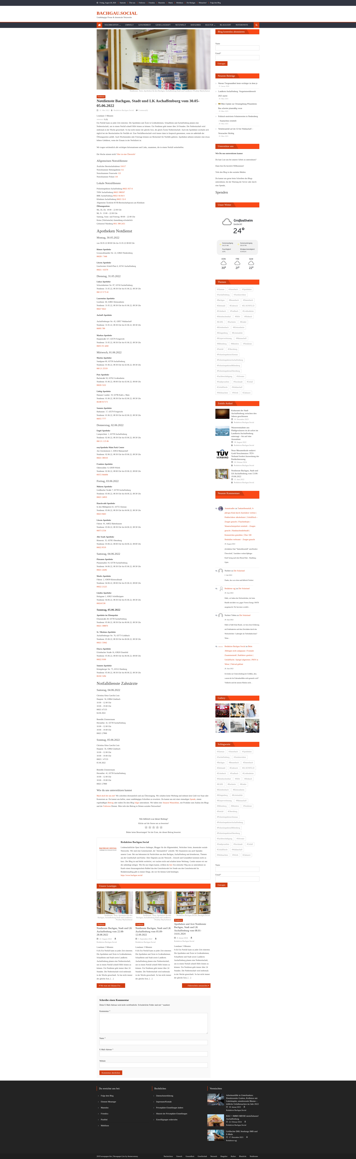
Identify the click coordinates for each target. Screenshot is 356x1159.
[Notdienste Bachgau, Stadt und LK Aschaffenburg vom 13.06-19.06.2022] (222, 474)
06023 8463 (101, 514)
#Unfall (250, 382)
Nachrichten (111, 25)
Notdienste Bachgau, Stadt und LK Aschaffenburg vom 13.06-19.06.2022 (244, 473)
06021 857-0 (128, 189)
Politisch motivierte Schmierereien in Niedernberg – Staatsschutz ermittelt (238, 118)
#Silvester (240, 376)
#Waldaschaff (237, 387)
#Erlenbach (221, 311)
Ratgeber (196, 25)
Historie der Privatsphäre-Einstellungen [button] (171, 1114)
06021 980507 (119, 192)
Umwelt (129, 25)
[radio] (146, 828)
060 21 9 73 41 (103, 292)
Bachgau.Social (117, 13)
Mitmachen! (203, 3)
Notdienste (242, 25)
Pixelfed (104, 1120)
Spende (193, 799)
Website (102, 1061)
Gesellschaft (163, 25)
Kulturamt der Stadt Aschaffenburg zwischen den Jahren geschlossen (244, 413)
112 (122, 170)
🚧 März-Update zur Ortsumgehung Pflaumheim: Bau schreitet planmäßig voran (237, 106)
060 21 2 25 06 (103, 441)
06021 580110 (102, 458)
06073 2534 (101, 531)
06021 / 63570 (102, 270)
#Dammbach (248, 300)
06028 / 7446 (102, 256)
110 (116, 177)
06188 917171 (102, 402)
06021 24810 (102, 497)
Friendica (152, 3)
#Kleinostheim (238, 327)
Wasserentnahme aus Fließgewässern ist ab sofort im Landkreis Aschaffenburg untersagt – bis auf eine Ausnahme (244, 433)
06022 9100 (101, 659)
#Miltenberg (222, 344)
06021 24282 (102, 570)
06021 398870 (102, 626)
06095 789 (101, 328)
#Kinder (243, 322)
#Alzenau (220, 289)
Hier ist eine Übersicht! (126, 154)
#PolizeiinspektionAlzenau (227, 355)
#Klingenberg (222, 333)
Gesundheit (144, 25)
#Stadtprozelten (223, 382)
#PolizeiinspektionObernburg (228, 371)
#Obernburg (232, 349)
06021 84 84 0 (118, 196)
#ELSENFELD (248, 306)
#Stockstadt (238, 382)
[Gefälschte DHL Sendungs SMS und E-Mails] (215, 1135)
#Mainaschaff (241, 338)
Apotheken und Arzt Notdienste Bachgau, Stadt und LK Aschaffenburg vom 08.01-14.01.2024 (190, 929)
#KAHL (220, 322)
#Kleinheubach (223, 327)
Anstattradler (230, 508)
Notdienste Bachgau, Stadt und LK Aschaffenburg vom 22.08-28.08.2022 (114, 931)
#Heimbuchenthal (224, 317)
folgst (137, 803)
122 (119, 173)
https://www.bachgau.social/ (132, 875)
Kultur (209, 25)
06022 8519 (101, 547)
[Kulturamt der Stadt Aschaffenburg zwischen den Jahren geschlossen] (222, 414)
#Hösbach (248, 317)
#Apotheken (247, 289)
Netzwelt (180, 25)
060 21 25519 (102, 368)
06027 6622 (101, 309)
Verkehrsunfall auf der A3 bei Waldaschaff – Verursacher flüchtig (235, 131)
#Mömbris (235, 344)
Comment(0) (143, 110)
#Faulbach (234, 311)
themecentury (133, 1156)
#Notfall (220, 349)
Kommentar (104, 1011)
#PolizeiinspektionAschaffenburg (230, 360)
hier (170, 865)
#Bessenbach (234, 300)
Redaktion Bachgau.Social (124, 110)
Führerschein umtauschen (198, 986)
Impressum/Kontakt (164, 1102)
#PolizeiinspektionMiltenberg (228, 366)
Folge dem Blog (215, 3)
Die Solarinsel (239, 571)
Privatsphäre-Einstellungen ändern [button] (169, 1108)
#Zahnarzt (246, 393)
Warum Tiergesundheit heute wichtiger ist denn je (237, 83)
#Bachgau (221, 300)
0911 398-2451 (119, 224)
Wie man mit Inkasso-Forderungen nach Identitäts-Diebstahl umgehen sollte (112, 986)
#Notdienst (247, 344)
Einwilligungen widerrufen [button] (166, 1120)
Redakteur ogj (230, 588)
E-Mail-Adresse (106, 1050)
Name (102, 1038)
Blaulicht (225, 25)
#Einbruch (234, 306)
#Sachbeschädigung (224, 376)
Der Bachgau (191, 3)
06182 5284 (101, 676)
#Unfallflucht (222, 387)
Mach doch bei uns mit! (106, 796)
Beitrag (110, 803)
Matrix (170, 3)
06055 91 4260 (102, 346)
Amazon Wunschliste (171, 803)
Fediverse (142, 3)
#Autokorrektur (240, 295)
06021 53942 (102, 643)
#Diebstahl (221, 306)
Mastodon (161, 3)
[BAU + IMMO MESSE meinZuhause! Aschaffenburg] (215, 1120)
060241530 (101, 603)
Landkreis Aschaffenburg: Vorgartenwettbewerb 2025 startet (237, 93)
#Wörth (235, 393)
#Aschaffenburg (223, 295)
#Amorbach (233, 289)
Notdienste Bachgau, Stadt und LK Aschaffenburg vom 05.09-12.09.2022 (153, 931)
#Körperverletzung (224, 338)
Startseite (123, 3)
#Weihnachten (222, 393)
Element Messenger (108, 1102)
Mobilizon (179, 3)
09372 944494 (102, 475)
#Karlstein (232, 322)
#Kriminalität (237, 333)
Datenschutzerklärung (164, 1096)
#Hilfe (237, 317)
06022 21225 (102, 587)
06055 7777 (101, 419)
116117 (123, 166)
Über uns (132, 3)
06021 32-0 (121, 199)
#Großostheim (248, 311)
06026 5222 (101, 385)
